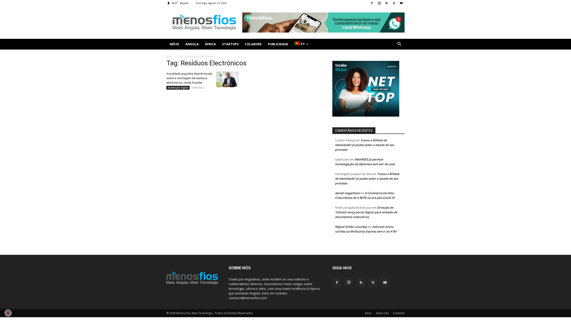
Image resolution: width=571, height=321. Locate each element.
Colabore (253, 44)
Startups (230, 44)
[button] (399, 44)
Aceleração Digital (178, 87)
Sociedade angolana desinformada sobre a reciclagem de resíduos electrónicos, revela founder (189, 78)
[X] (394, 3)
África (210, 44)
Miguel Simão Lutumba (351, 227)
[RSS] (386, 3)
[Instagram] (379, 3)
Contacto (399, 313)
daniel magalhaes (347, 193)
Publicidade (278, 44)
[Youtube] (401, 3)
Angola (192, 44)
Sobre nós (382, 313)
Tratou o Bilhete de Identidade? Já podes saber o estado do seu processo (364, 145)
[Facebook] (371, 3)
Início (174, 44)
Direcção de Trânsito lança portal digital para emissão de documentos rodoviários (366, 212)
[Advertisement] (323, 22)
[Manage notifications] (8, 313)
